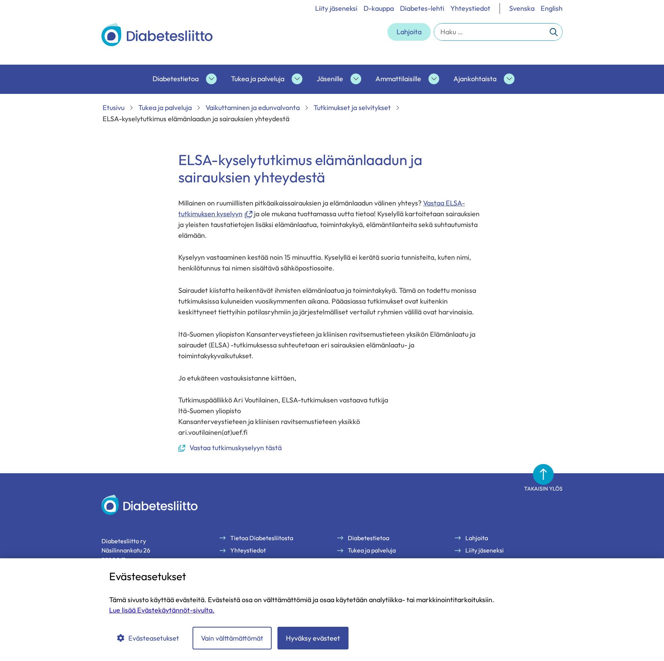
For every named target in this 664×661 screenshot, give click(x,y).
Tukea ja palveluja (257, 78)
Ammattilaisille (398, 78)
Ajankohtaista (474, 78)
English (552, 8)
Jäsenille (330, 78)
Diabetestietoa (176, 78)
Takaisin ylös (543, 488)
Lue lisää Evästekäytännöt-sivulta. (161, 610)
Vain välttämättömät (232, 638)
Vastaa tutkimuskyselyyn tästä (230, 448)
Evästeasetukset (153, 638)
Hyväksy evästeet (313, 638)
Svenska (522, 8)
